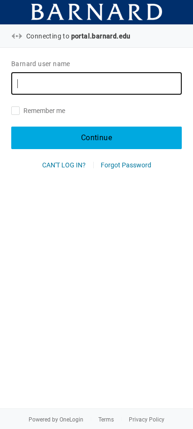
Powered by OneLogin (56, 419)
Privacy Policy (146, 419)
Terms (106, 419)
